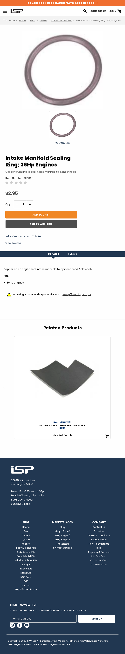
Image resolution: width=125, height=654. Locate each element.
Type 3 (26, 535)
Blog (99, 547)
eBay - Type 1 (62, 531)
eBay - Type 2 (62, 535)
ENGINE (43, 20)
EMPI (26, 581)
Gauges (26, 564)
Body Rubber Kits (26, 552)
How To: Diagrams (99, 543)
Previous (5, 389)
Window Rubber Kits (26, 560)
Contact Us (98, 11)
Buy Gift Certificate (26, 589)
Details (53, 254)
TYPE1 (32, 20)
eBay (62, 527)
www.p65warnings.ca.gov (76, 294)
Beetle (26, 527)
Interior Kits (26, 568)
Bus (26, 531)
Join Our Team (98, 556)
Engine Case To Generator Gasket (62, 425)
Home (22, 20)
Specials (26, 585)
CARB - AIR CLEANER (61, 20)
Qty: (8, 204)
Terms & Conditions (99, 535)
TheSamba (62, 543)
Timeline (99, 531)
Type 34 (26, 539)
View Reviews (13, 243)
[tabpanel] (62, 387)
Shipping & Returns (99, 552)
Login (112, 11)
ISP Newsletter (99, 564)
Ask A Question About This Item (24, 236)
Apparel (26, 543)
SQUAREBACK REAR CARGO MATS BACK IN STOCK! (63, 3)
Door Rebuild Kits (26, 556)
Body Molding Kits (26, 547)
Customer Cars (99, 560)
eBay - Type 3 (62, 539)
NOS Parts (26, 577)
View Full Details (62, 435)
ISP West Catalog (62, 547)
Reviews (72, 254)
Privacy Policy (99, 539)
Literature (26, 573)
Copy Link (64, 143)
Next (121, 389)
